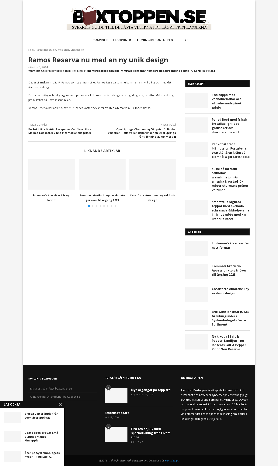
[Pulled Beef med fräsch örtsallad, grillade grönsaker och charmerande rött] (196, 125)
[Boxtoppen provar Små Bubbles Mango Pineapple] (12, 436)
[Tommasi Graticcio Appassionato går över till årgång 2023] (102, 174)
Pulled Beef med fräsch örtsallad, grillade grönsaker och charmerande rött (229, 125)
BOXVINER (100, 40)
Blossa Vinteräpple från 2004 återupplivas (41, 415)
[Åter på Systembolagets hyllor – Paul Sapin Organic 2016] (12, 456)
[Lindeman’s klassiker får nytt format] (51, 174)
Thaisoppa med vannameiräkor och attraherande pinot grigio (227, 101)
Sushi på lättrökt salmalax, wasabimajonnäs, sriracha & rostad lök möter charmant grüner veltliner (230, 179)
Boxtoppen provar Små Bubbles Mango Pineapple (41, 436)
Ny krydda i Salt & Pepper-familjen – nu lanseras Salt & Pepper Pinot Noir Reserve (229, 342)
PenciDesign (172, 460)
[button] (33, 182)
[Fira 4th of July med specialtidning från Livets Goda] (116, 434)
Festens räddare (117, 413)
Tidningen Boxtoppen (155, 40)
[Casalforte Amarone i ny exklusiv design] (152, 174)
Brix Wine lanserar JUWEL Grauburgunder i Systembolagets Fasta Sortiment (230, 318)
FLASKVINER (122, 40)
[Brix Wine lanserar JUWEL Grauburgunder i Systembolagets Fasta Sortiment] (196, 317)
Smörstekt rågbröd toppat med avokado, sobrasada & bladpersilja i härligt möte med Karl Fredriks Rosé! (230, 210)
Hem (31, 49)
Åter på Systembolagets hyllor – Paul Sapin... (42, 454)
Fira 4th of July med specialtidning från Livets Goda (150, 433)
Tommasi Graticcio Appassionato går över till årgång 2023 (229, 270)
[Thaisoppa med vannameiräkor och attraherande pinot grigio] (196, 100)
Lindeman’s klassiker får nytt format (230, 245)
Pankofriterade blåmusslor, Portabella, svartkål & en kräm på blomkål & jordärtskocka (231, 150)
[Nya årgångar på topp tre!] (116, 395)
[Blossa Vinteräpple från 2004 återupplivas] (12, 417)
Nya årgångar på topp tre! (151, 390)
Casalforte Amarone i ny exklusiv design (230, 291)
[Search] (186, 40)
